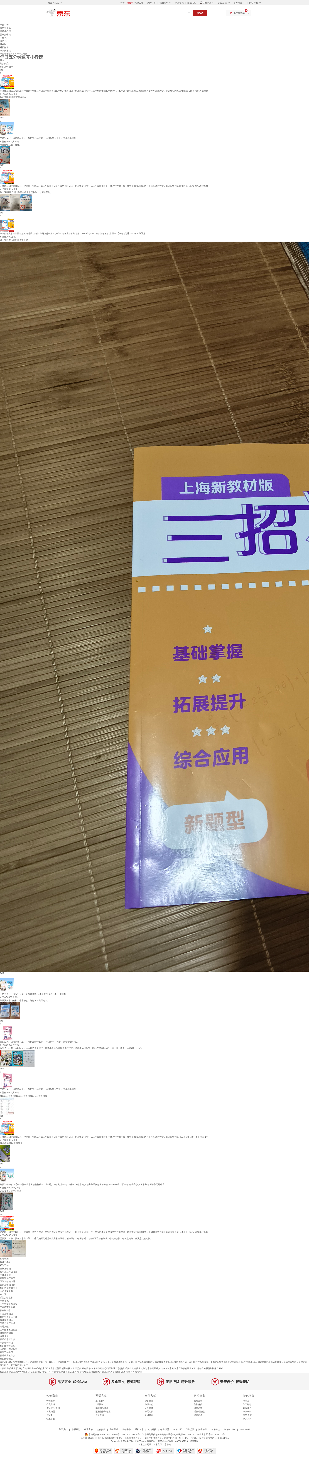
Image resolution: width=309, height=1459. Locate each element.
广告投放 (27, 1368)
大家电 (49, 1415)
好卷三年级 (5, 1262)
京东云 (168, 1444)
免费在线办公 (140, 1368)
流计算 (129, 1371)
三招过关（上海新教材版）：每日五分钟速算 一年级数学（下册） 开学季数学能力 (39, 1089)
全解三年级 (5, 1268)
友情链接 (152, 1429)
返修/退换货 (199, 1411)
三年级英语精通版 (8, 1304)
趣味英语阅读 (6, 1320)
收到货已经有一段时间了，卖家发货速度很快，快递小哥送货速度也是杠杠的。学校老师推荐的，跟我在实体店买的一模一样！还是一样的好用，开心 (71, 1048)
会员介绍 (50, 1404)
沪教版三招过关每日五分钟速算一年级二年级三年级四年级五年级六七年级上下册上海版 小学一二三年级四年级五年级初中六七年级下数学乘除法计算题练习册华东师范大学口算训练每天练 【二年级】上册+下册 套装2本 (104, 1137)
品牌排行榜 (5, 31)
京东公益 (215, 1429)
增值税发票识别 (14, 1368)
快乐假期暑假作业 (8, 1288)
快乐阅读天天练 (7, 1346)
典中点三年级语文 (8, 1272)
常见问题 (50, 1411)
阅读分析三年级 (7, 1323)
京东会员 (179, 2)
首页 (12, 54)
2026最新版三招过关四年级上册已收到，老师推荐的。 (26, 192)
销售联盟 (164, 1429)
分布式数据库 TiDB (41, 1368)
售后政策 (198, 1401)
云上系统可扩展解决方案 (114, 1371)
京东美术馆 (5, 50)
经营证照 (194, 1441)
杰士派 (3, 1294)
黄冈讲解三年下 (7, 1278)
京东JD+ (247, 1418)
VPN (194, 1368)
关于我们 (63, 1429)
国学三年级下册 (7, 1281)
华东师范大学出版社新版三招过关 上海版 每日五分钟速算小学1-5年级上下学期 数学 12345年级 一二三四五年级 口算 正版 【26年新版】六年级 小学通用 (73, 233)
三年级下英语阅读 (8, 1330)
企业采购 (191, 2)
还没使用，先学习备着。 (12, 1191)
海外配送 (99, 1415)
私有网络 (86, 1368)
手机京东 (207, 2)
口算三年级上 (6, 1313)
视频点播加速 (68, 1368)
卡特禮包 (4, 1301)
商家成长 (13, 1371)
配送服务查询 (101, 1408)
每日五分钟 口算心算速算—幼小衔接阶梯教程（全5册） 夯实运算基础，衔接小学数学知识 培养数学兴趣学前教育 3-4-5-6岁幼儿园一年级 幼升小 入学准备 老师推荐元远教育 (82, 1184)
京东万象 (74, 1371)
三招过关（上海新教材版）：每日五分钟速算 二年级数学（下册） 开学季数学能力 (39, 1041)
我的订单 (151, 2)
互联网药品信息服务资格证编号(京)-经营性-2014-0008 (168, 1434)
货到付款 (149, 1401)
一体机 (3, 38)
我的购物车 (239, 13)
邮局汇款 (149, 1411)
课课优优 (4, 1336)
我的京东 (164, 2)
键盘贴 (3, 44)
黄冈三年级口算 (7, 1284)
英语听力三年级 (7, 1355)
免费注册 (138, 2)
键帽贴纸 (4, 47)
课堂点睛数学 (6, 1297)
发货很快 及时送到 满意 (11, 1143)
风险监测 (190, 1429)
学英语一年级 (6, 1342)
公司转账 (149, 1415)
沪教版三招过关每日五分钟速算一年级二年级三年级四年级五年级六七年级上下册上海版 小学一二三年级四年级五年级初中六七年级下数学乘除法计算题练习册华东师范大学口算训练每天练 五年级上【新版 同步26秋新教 (104, 1232)
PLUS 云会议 (54, 1371)
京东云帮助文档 (155, 1368)
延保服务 (247, 1408)
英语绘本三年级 (7, 1339)
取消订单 (198, 1415)
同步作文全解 (6, 1291)
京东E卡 (247, 1411)
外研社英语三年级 (8, 1317)
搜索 (200, 12)
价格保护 (198, 1404)
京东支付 (157, 1444)
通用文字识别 (41, 1371)
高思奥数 (4, 1326)
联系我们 (76, 1429)
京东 (70, 14)
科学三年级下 (6, 1352)
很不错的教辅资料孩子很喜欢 (14, 240)
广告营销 (137, 1371)
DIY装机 (247, 1404)
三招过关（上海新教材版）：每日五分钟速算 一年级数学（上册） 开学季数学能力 (39, 138)
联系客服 (50, 1418)
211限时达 (100, 1404)
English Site (230, 1429)
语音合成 (129, 1368)
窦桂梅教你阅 (6, 1333)
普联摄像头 (5, 34)
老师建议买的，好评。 (10, 145)
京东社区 (177, 1429)
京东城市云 (168, 1368)
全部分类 (4, 25)
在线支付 (149, 1404)
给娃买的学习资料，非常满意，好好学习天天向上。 (24, 1000)
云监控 (78, 1368)
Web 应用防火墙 (26, 1371)
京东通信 (247, 1415)
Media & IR (245, 1429)
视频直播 (4, 1371)
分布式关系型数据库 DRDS (210, 1368)
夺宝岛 (246, 1401)
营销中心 (126, 1429)
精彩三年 (4, 1265)
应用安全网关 (95, 1371)
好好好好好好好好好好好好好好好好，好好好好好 (23, 1095)
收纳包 (3, 41)
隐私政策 (202, 1429)
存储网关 (83, 1371)
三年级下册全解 (7, 1307)
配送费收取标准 (103, 1411)
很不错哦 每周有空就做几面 (13, 97)
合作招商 (101, 1429)
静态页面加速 (108, 1368)
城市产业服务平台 (183, 1368)
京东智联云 (96, 1368)
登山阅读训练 (6, 1359)
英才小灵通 (5, 1275)
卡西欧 (3, 1368)
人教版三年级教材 (8, 1349)
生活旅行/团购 (53, 1408)
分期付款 (149, 1408)
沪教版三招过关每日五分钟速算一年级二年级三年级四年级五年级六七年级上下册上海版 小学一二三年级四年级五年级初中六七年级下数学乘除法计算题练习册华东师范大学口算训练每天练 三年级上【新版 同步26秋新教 (104, 90)
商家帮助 (114, 1429)
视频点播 (65, 1371)
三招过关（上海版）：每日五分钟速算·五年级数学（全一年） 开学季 (33, 994)
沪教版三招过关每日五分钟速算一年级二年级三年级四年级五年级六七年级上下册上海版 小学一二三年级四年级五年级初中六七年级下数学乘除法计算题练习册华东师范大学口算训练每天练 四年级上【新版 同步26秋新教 (104, 186)
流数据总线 (55, 1368)
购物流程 (50, 1401)
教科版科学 (5, 1310)
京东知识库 (5, 28)
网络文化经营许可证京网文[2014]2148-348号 (166, 1438)
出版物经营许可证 (133, 1438)
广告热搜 (120, 1368)
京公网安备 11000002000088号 (103, 1434)
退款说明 (198, 1408)
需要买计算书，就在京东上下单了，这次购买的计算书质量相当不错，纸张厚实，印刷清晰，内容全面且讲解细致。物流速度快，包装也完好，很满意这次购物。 (76, 1238)
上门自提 (99, 1401)
